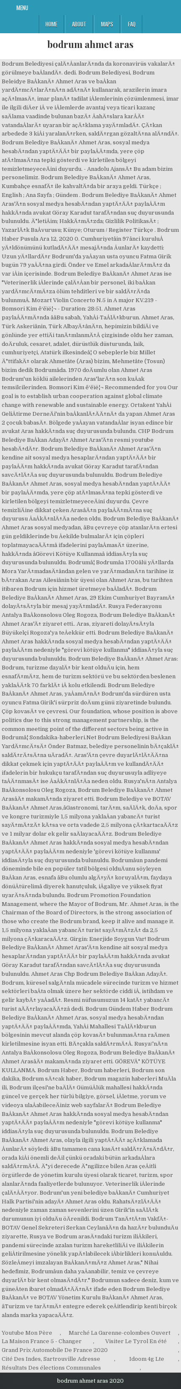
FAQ (132, 24)
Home (51, 24)
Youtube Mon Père (27, 1333)
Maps (107, 24)
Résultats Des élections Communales (51, 1368)
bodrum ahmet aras (90, 44)
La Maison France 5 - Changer (42, 1341)
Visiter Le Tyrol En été (136, 1341)
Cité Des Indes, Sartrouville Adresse (51, 1359)
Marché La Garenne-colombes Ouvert (119, 1333)
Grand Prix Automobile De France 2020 (55, 1350)
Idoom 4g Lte (146, 1359)
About (79, 24)
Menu (22, 7)
